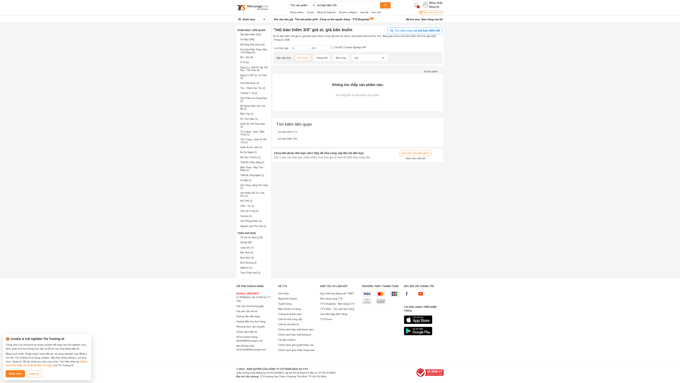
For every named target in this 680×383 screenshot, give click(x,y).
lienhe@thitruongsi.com (249, 340)
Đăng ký (434, 6)
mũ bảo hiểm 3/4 (287, 138)
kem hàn (376, 12)
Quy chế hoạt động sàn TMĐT (337, 293)
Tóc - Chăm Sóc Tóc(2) (252, 88)
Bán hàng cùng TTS (433, 12)
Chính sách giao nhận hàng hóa (296, 350)
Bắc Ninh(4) (246, 252)
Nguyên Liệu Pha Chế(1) (253, 226)
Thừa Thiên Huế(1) (250, 272)
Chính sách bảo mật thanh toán (296, 329)
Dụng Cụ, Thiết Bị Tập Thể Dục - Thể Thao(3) (254, 69)
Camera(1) (246, 216)
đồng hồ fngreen (326, 12)
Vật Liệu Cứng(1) (249, 211)
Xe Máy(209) (247, 39)
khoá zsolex (297, 12)
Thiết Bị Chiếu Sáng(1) (252, 162)
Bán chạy (341, 57)
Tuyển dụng (284, 303)
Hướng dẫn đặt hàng (248, 316)
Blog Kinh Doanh (287, 298)
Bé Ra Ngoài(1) (248, 152)
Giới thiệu (283, 293)
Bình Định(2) (247, 257)
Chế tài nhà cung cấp (290, 319)
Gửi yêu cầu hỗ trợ (246, 311)
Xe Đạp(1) (245, 180)
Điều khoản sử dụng (289, 308)
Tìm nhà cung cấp (417, 30)
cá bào (310, 12)
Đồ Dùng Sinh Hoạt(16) (252, 44)
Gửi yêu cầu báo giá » (415, 153)
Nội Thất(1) (246, 200)
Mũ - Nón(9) (246, 57)
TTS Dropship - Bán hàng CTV (337, 303)
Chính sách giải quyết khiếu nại (295, 344)
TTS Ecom (326, 319)
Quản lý (34, 373)
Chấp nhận (15, 373)
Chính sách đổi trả (246, 331)
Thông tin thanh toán (290, 314)
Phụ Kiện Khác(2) (249, 83)
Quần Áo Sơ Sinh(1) (251, 147)
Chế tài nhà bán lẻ (288, 324)
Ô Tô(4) (244, 62)
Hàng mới (322, 57)
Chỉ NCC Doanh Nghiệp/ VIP (350, 47)
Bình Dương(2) (248, 262)
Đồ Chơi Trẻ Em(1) (250, 157)
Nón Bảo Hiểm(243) (250, 34)
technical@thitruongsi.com (251, 349)
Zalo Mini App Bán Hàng (333, 314)
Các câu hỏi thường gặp (250, 306)
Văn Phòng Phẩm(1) (251, 221)
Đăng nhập (436, 2)
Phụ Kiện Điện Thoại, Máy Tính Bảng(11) (253, 51)
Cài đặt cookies (286, 339)
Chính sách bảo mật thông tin (294, 334)
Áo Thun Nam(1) (249, 119)
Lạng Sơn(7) (247, 247)
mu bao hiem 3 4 (287, 131)
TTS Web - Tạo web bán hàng (337, 308)
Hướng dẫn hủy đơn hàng (250, 321)
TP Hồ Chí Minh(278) (251, 237)
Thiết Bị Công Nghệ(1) (252, 175)
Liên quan (302, 57)
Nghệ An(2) (246, 267)
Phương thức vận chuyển (250, 326)
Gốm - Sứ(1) (247, 206)
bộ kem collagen (348, 12)
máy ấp (364, 12)
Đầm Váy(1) (246, 113)
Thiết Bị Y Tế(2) (248, 93)
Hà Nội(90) (246, 242)
